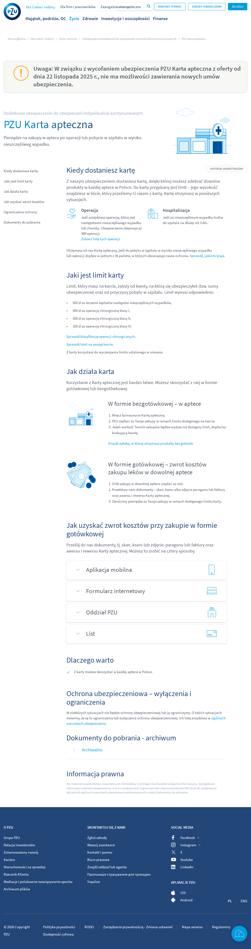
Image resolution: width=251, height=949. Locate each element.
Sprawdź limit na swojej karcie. (90, 344)
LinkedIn (186, 867)
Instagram (188, 845)
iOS (183, 892)
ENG (244, 901)
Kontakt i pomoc (170, 6)
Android (186, 900)
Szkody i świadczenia (207, 6)
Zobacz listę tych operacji (100, 239)
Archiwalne (92, 750)
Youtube (186, 859)
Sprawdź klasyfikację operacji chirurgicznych (100, 336)
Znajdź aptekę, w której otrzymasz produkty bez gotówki (150, 443)
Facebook (187, 837)
